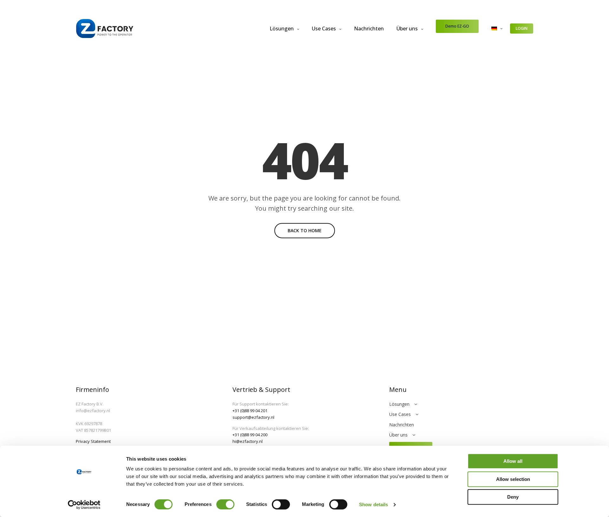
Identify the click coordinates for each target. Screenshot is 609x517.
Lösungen (282, 28)
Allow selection (513, 479)
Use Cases (324, 28)
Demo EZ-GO (457, 26)
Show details (373, 504)
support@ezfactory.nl (253, 417)
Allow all (512, 461)
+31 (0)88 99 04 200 (249, 434)
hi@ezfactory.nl (247, 441)
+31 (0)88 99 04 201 (249, 410)
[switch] (225, 504)
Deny (513, 497)
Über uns (407, 28)
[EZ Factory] (105, 28)
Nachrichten (369, 28)
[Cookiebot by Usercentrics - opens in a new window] (84, 504)
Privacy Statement (93, 441)
